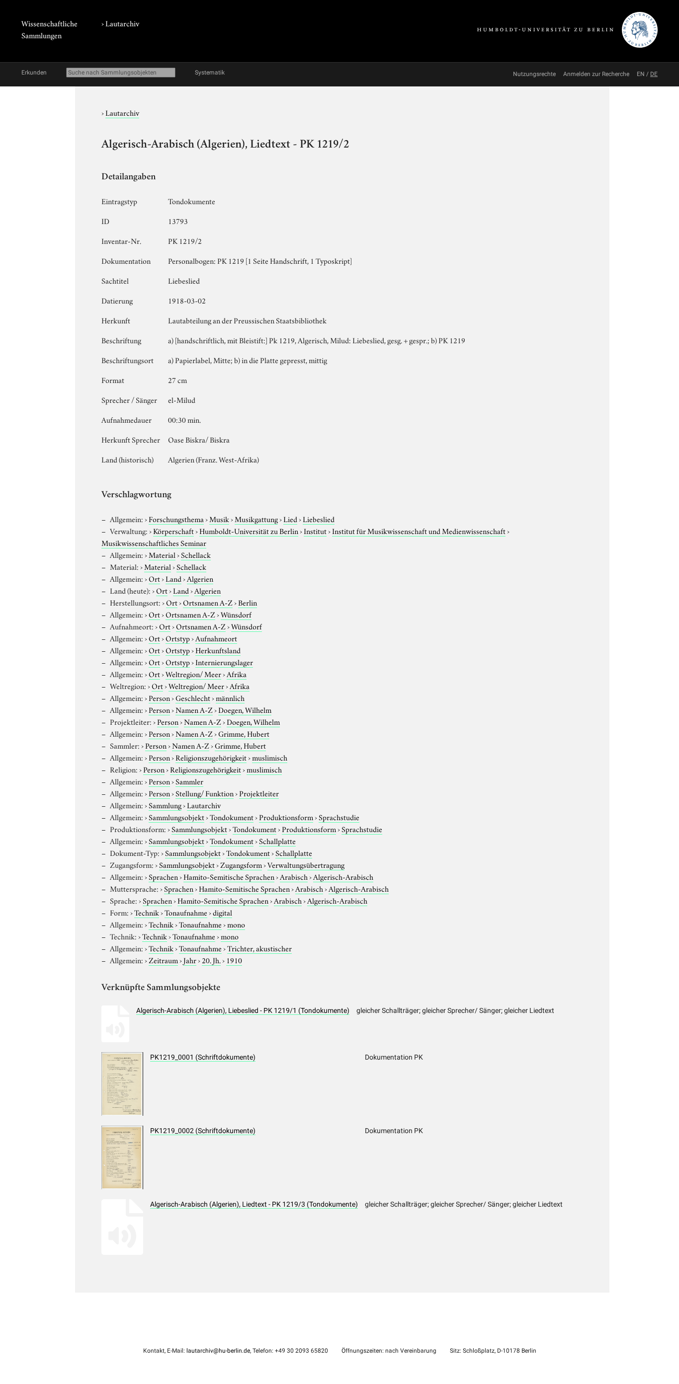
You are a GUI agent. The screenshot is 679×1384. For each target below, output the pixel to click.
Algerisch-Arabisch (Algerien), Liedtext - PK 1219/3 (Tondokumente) (254, 1204)
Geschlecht (192, 697)
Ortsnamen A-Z (208, 602)
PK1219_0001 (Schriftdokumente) (202, 1057)
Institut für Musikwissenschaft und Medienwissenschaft (419, 530)
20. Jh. (211, 959)
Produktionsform (286, 816)
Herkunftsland (218, 649)
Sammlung (165, 804)
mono (236, 924)
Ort (154, 578)
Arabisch (294, 876)
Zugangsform (241, 864)
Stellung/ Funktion (204, 792)
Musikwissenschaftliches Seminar (153, 542)
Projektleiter (259, 792)
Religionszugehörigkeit (211, 757)
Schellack (196, 554)
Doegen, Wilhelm (244, 709)
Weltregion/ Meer (193, 673)
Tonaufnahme (186, 912)
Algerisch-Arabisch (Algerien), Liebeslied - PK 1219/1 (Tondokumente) (242, 1010)
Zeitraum (163, 959)
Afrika (237, 673)
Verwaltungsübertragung (305, 864)
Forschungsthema (176, 518)
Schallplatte (277, 840)
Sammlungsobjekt (176, 816)
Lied (290, 518)
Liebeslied (319, 518)
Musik (219, 518)
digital (222, 912)
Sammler (189, 780)
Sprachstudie (339, 816)
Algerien (200, 578)
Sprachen (163, 876)
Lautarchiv (122, 22)
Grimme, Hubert (243, 733)
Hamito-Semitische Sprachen (228, 876)
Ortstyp (178, 637)
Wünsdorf (236, 614)
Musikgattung (256, 518)
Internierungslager (224, 661)
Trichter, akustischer (259, 947)
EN (641, 74)
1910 (234, 959)
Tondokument (232, 816)
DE (654, 74)
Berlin (247, 602)
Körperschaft (173, 530)
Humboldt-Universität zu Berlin (248, 530)
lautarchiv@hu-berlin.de (218, 1350)
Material (162, 554)
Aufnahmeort (216, 637)
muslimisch (269, 757)
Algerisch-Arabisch (343, 876)
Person (159, 697)
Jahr (189, 959)
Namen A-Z (194, 709)
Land (173, 578)
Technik (146, 912)
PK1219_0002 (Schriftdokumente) (202, 1131)
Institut (315, 530)
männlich (230, 697)
